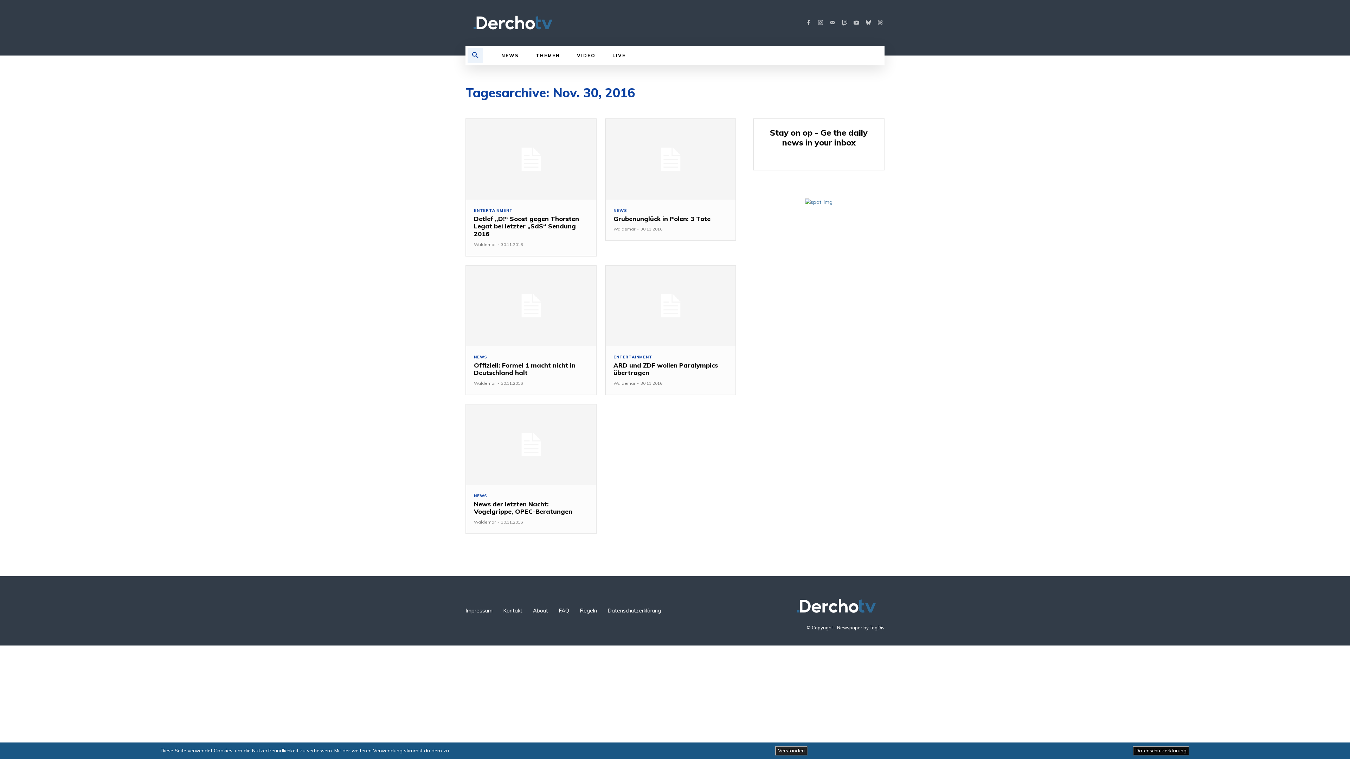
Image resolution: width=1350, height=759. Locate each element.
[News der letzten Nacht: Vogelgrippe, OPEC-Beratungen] (531, 444)
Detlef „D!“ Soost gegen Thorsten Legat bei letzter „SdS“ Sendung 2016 (526, 226)
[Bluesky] (868, 23)
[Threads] (880, 23)
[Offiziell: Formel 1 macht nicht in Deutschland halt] (531, 306)
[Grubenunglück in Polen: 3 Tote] (670, 159)
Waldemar (485, 244)
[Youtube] (856, 23)
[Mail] (832, 23)
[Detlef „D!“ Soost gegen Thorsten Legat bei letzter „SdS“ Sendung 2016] (531, 159)
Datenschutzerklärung (1161, 750)
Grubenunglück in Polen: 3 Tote (662, 219)
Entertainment (493, 211)
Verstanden (791, 750)
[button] (475, 55)
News (620, 211)
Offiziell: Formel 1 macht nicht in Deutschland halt (525, 369)
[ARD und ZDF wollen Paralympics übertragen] (670, 306)
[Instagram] (820, 23)
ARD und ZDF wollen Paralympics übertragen (665, 369)
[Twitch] (844, 23)
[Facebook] (808, 23)
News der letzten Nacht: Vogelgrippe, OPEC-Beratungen (523, 508)
